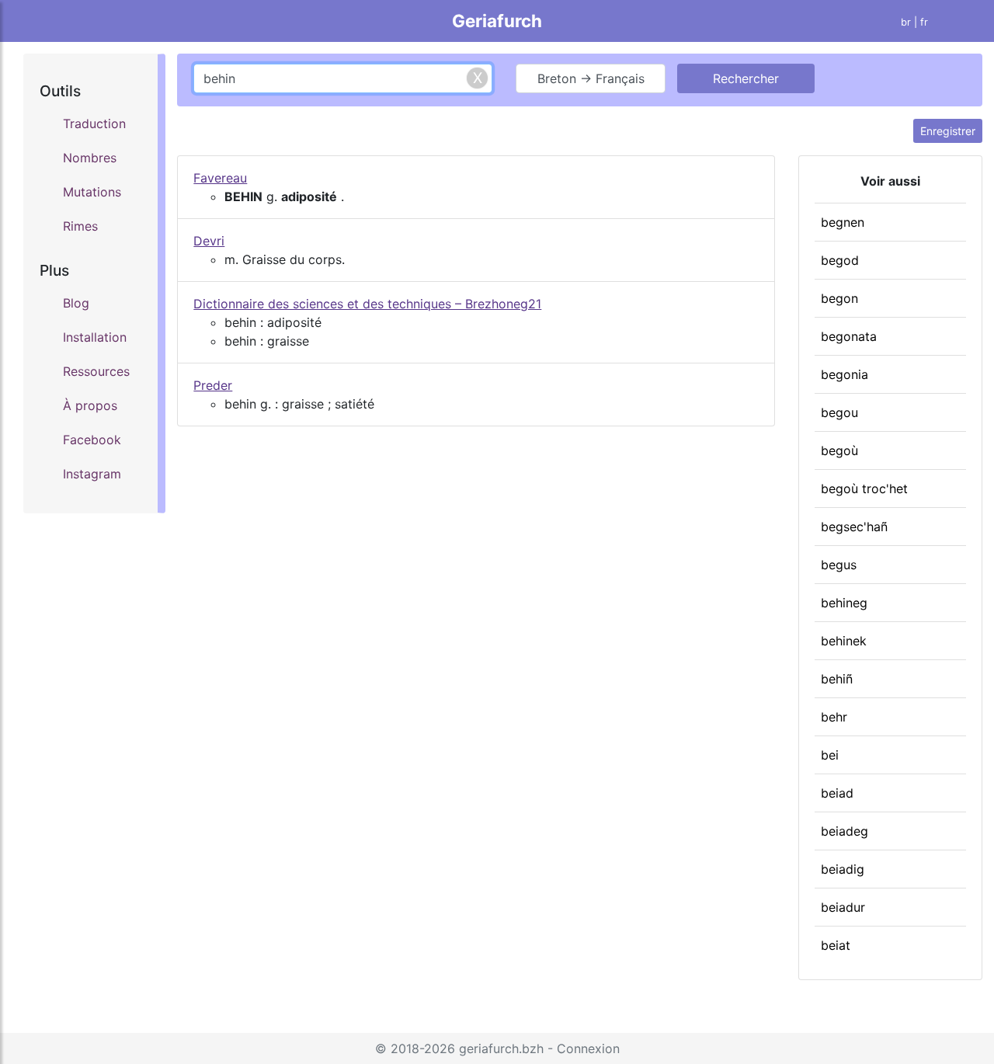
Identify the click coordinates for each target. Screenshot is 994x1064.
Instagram (92, 474)
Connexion (588, 1048)
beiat (835, 945)
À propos (90, 405)
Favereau (220, 178)
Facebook (92, 439)
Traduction (94, 123)
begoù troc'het (864, 488)
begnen (842, 222)
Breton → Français (591, 78)
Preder (212, 385)
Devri (208, 241)
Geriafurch (497, 20)
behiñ (837, 679)
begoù (839, 450)
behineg (844, 602)
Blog (76, 303)
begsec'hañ (854, 526)
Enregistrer (947, 130)
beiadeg (844, 831)
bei (830, 755)
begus (839, 564)
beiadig (842, 869)
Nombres (89, 157)
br (906, 22)
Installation (95, 337)
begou (839, 412)
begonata (849, 336)
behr (834, 717)
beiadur (843, 907)
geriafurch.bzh (501, 1048)
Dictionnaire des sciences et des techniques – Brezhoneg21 (367, 303)
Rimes (80, 226)
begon (839, 298)
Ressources (96, 371)
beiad (837, 793)
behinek (844, 640)
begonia (844, 374)
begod (840, 260)
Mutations (92, 192)
